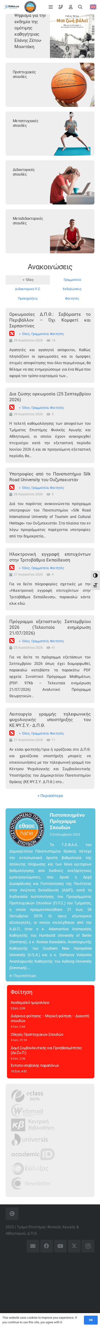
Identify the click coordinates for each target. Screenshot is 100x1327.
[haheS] (30, 7)
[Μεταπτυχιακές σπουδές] (72, 134)
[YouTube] (60, 1246)
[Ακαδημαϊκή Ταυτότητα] (33, 1154)
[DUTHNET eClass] (27, 1095)
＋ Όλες (24, 334)
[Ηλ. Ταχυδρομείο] (33, 1246)
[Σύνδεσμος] (61, 6)
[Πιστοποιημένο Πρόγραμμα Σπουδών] (29, 829)
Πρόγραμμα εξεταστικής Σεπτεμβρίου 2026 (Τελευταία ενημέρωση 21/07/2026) (50, 627)
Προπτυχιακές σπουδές (24, 74)
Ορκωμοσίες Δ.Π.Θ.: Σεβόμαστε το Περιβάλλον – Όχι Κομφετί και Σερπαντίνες (50, 320)
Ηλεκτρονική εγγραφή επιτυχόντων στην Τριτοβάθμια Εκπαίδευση (50, 557)
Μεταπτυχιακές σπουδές (26, 123)
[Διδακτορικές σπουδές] (72, 182)
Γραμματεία (40, 334)
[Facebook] (46, 1246)
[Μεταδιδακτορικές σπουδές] (72, 231)
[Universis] (29, 1139)
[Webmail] (27, 1110)
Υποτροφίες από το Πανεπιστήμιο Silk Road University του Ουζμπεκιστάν (50, 476)
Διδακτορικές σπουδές (24, 172)
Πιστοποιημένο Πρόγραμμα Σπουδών (67, 821)
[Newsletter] (31, 1183)
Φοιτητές (57, 334)
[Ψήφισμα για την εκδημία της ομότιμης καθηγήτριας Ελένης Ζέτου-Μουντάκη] (72, 36)
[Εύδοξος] (30, 1168)
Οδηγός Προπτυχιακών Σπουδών (37, 1034)
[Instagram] (88, 1246)
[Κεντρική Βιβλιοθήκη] (32, 1125)
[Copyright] (12, 1213)
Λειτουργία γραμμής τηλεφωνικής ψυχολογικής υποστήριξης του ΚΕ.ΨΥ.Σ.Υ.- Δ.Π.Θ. (50, 719)
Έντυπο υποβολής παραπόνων (35, 1065)
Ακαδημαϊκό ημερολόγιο (30, 1002)
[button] (51, 7)
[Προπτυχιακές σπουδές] (72, 85)
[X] (74, 1246)
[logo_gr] (11, 7)
